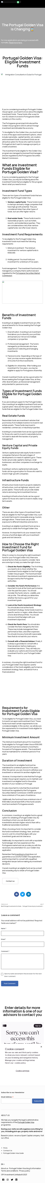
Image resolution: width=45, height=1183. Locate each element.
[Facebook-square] (3, 1180)
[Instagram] (7, 1180)
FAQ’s (5, 1148)
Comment (5, 951)
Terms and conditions (9, 1171)
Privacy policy (24, 1171)
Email (3, 939)
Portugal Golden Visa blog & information (25, 1168)
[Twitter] (12, 1180)
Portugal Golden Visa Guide (13, 1153)
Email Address (7, 1097)
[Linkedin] (16, 1180)
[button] (42, 3)
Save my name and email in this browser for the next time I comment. (23, 975)
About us (4, 1168)
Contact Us (7, 1150)
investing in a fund (22, 854)
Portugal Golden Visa (25, 1122)
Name (3, 928)
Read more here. (15, 42)
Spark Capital (26, 1135)
